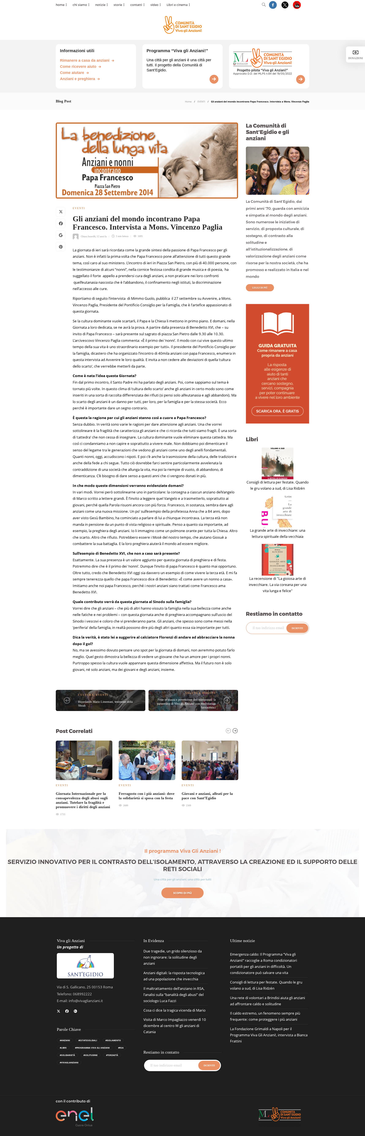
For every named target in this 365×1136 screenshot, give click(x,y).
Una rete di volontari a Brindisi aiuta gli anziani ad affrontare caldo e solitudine (267, 1000)
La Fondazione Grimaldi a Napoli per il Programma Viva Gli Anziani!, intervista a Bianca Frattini (269, 1034)
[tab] (242, 940)
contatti (136, 5)
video (154, 5)
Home (188, 101)
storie (118, 5)
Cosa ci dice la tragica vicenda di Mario (174, 1010)
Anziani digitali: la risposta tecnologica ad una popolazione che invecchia (174, 975)
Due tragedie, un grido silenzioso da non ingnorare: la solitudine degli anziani (172, 957)
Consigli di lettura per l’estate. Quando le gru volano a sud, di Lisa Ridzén (278, 485)
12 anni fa (102, 236)
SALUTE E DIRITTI (200, 693)
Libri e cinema (177, 5)
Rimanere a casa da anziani (84, 60)
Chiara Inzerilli (88, 236)
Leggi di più (260, 287)
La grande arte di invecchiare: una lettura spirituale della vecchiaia (277, 533)
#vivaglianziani (69, 1062)
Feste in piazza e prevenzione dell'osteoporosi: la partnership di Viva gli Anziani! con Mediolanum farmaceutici (186, 703)
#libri (63, 1047)
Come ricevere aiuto (78, 66)
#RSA (121, 1047)
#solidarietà (67, 1055)
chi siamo (80, 5)
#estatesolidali (87, 1040)
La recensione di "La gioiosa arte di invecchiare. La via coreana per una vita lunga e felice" (277, 584)
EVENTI (201, 101)
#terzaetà (112, 1055)
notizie (100, 5)
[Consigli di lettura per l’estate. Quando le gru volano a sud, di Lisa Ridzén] (277, 463)
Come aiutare (72, 73)
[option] (84, 777)
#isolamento (113, 1040)
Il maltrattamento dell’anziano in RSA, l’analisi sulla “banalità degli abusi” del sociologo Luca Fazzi (173, 994)
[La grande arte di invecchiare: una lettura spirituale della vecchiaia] (277, 511)
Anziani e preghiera (77, 79)
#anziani (65, 1040)
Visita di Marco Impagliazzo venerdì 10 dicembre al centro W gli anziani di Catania (174, 1025)
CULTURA (86, 694)
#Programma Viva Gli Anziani (92, 1047)
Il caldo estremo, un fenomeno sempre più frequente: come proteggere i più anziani (265, 1016)
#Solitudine (90, 1055)
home (60, 5)
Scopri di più (182, 893)
